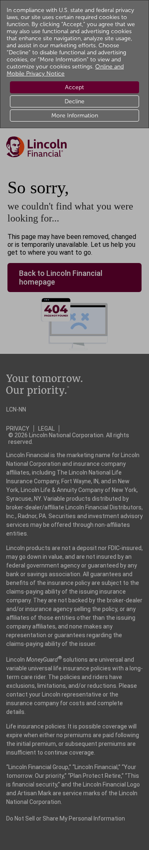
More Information (74, 115)
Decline (74, 101)
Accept (74, 87)
